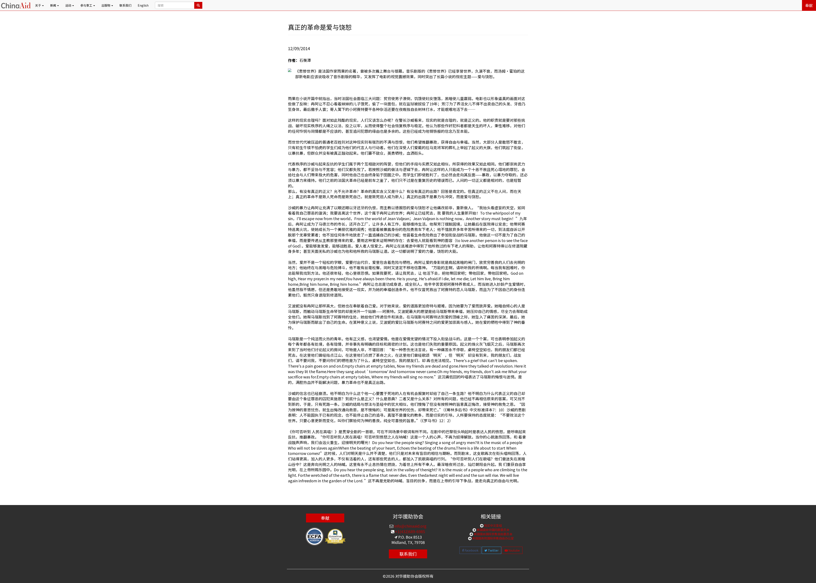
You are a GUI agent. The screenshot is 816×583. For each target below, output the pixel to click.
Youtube (514, 550)
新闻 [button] (53, 5)
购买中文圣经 (492, 525)
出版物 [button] (106, 5)
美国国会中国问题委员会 (492, 530)
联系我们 (125, 5)
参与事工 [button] (86, 5)
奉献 (809, 5)
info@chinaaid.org (409, 526)
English (143, 5)
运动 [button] (68, 5)
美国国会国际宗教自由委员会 (492, 534)
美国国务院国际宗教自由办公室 (493, 538)
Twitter (493, 550)
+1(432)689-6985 (409, 531)
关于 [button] (38, 5)
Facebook (471, 550)
